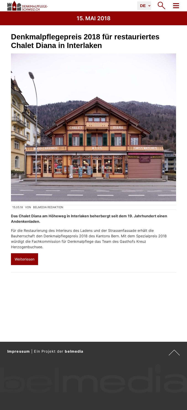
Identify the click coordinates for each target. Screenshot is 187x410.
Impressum (18, 351)
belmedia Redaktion (48, 207)
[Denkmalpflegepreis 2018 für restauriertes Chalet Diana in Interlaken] (93, 127)
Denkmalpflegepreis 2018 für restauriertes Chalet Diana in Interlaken (85, 41)
